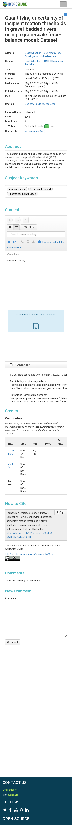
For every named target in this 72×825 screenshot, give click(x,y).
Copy (62, 512)
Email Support (10, 789)
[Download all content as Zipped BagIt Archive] (39, 242)
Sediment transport (40, 189)
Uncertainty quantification (22, 193)
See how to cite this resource (40, 104)
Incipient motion (17, 189)
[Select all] (9, 242)
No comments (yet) (35, 131)
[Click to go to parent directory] (26, 220)
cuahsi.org (13, 794)
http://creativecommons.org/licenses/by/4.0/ (29, 554)
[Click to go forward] (18, 220)
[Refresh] (14, 242)
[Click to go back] (10, 220)
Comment (10, 598)
